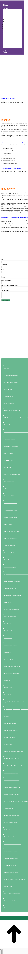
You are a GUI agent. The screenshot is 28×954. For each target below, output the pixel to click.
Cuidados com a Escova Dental (11, 780)
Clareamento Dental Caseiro (10, 503)
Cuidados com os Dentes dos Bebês (12, 595)
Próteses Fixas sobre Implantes (11, 872)
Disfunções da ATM (8, 496)
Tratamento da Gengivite (10, 567)
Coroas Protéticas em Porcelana (11, 673)
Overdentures (7, 652)
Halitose (6, 908)
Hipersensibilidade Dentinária (11, 382)
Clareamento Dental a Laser (10, 510)
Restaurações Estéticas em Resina (12, 666)
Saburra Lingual (8, 744)
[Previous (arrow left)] (0, 951)
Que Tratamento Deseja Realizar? (9, 285)
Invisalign (6, 716)
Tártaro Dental (7, 559)
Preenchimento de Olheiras (10, 851)
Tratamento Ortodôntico (9, 545)
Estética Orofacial (8, 638)
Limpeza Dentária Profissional (11, 730)
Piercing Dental (7, 694)
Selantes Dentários (8, 808)
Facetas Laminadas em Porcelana (11, 609)
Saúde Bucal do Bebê (9, 403)
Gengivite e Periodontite (9, 439)
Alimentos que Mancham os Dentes (12, 844)
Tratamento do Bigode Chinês (11, 858)
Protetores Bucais (8, 424)
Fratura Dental (7, 467)
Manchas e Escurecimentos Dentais (12, 474)
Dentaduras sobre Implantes (10, 645)
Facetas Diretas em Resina (10, 737)
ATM (5, 488)
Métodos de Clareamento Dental (11, 531)
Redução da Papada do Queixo (11, 773)
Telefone (3, 269)
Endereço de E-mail (6, 280)
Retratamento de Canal (9, 900)
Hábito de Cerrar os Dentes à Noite (12, 581)
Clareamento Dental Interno (10, 517)
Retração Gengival (8, 659)
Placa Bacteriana (8, 389)
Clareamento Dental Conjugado (11, 794)
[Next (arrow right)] (2, 951)
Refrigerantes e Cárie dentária (11, 446)
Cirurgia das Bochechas (9, 623)
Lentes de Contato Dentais (10, 616)
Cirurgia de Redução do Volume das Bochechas (15, 765)
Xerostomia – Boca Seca (10, 865)
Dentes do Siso (7, 829)
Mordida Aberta (8, 524)
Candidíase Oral (8, 687)
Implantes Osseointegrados (10, 538)
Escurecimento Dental (9, 552)
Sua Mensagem (5, 290)
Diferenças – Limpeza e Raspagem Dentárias (14, 879)
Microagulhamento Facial (10, 723)
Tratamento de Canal (9, 396)
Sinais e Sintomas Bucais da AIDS (12, 410)
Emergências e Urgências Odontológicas (13, 751)
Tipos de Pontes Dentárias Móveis (12, 787)
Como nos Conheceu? (6, 275)
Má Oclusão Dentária (9, 481)
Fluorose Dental (8, 886)
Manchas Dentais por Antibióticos (12, 893)
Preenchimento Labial (9, 630)
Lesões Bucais (7, 602)
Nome (3, 259)
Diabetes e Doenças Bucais (10, 822)
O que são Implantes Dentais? (11, 375)
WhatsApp (4, 264)
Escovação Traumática (9, 836)
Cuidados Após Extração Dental (11, 815)
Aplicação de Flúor (8, 460)
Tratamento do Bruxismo (10, 588)
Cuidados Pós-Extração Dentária (11, 758)
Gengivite (6, 368)
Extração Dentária (8, 453)
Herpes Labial (7, 680)
